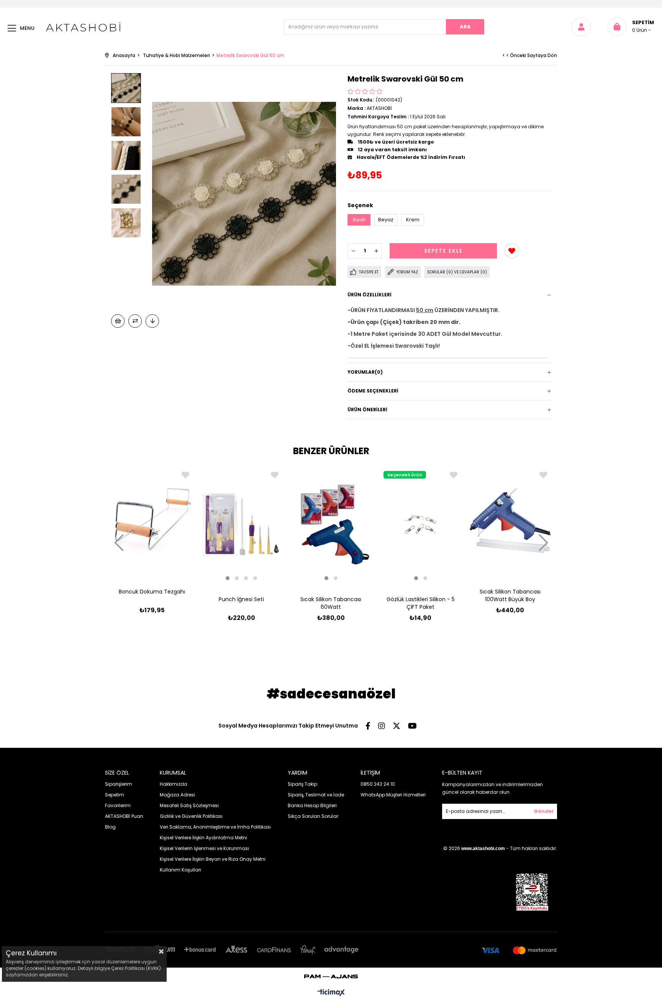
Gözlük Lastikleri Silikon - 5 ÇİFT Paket (421, 603)
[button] (227, 578)
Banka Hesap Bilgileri (312, 805)
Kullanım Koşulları (180, 870)
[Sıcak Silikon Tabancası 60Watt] (331, 524)
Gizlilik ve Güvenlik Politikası (191, 816)
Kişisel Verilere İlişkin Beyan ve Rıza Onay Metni (212, 859)
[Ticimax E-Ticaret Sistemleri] (331, 993)
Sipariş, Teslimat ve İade (316, 794)
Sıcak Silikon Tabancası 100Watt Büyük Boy (510, 595)
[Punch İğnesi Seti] (242, 524)
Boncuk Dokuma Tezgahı (152, 591)
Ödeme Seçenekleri (372, 391)
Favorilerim (118, 805)
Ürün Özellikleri (369, 294)
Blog (110, 827)
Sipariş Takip (302, 784)
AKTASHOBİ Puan (124, 816)
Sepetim (114, 794)
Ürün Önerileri (367, 409)
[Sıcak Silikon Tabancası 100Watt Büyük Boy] (510, 520)
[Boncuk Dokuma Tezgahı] (152, 520)
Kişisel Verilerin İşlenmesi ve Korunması (204, 848)
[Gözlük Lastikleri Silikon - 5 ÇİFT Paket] (421, 524)
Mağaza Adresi (177, 794)
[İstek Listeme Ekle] (118, 321)
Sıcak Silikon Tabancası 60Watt (330, 603)
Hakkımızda (173, 784)
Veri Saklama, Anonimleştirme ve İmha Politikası (215, 827)
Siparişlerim (118, 784)
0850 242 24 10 (377, 784)
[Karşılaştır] (135, 321)
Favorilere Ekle (185, 475)
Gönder (544, 811)
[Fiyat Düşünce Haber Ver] (152, 321)
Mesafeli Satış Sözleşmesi (189, 805)
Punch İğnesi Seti (241, 599)
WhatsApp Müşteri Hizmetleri (393, 794)
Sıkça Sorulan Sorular (313, 816)
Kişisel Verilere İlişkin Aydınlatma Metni (203, 837)
